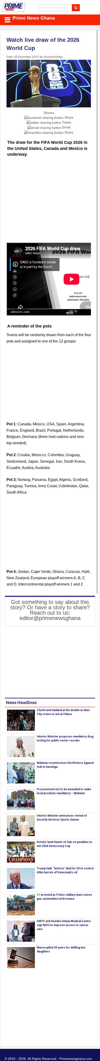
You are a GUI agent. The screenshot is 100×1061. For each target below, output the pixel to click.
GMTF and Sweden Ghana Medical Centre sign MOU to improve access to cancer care (64, 925)
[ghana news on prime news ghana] (14, 7)
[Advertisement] (49, 207)
